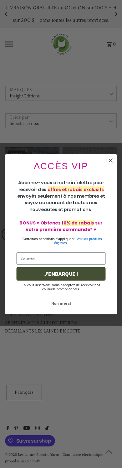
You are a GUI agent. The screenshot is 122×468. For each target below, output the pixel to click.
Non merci (61, 303)
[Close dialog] (110, 160)
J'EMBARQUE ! (61, 274)
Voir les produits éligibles (78, 240)
